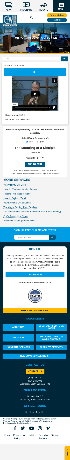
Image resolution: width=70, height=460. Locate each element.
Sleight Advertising (24, 423)
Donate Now (35, 274)
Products (19, 337)
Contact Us (35, 371)
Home (7, 435)
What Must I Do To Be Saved (51, 327)
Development (8, 423)
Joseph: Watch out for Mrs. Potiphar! (20, 189)
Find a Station (57, 15)
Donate (67, 453)
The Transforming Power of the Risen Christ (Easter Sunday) (32, 211)
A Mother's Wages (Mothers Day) (19, 220)
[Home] (10, 20)
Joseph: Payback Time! (14, 198)
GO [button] (64, 58)
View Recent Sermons (14, 65)
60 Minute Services (51, 347)
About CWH (18, 327)
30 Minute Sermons (18, 347)
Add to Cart (35, 164)
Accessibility (29, 435)
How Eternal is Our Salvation (17, 203)
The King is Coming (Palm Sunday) (20, 207)
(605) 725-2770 (35, 377)
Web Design (44, 421)
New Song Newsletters (34, 356)
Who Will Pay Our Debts (14, 185)
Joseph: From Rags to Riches (17, 194)
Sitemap (55, 435)
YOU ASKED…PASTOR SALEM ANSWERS (51, 337)
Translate (57, 20)
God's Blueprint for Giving (15, 216)
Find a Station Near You (35, 310)
